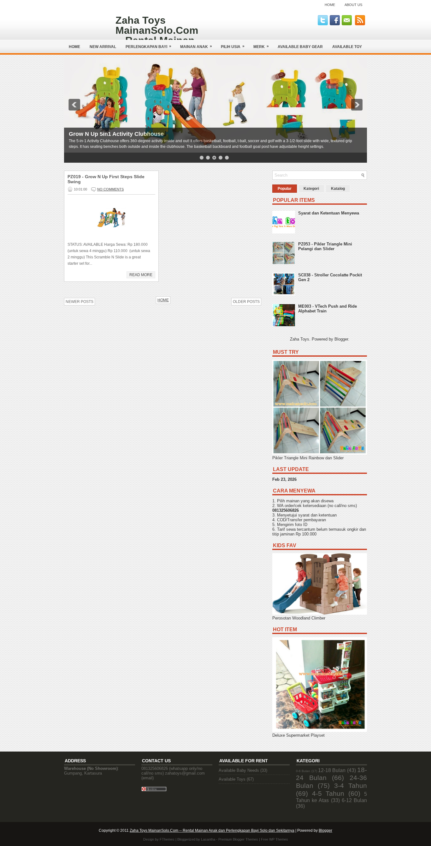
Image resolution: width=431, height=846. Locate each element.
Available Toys (232, 779)
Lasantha (208, 839)
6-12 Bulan (354, 800)
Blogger (341, 339)
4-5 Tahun (328, 793)
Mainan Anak (196, 46)
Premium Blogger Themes (238, 839)
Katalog (338, 188)
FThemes (167, 839)
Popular (285, 188)
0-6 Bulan (303, 771)
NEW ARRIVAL (103, 47)
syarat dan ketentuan (317, 515)
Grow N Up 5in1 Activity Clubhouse (116, 134)
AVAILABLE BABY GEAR (300, 47)
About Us (353, 5)
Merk (261, 46)
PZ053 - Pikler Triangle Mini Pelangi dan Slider (325, 246)
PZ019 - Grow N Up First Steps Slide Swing (106, 179)
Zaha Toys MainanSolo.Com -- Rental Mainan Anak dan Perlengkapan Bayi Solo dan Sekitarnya (212, 830)
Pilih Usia (233, 46)
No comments (110, 189)
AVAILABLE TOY (347, 47)
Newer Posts (79, 301)
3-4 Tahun (350, 785)
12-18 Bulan (331, 770)
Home (330, 5)
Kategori (311, 188)
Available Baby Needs (239, 770)
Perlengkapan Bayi (148, 46)
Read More (140, 275)
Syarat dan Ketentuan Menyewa (328, 213)
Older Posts (246, 301)
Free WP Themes (274, 839)
